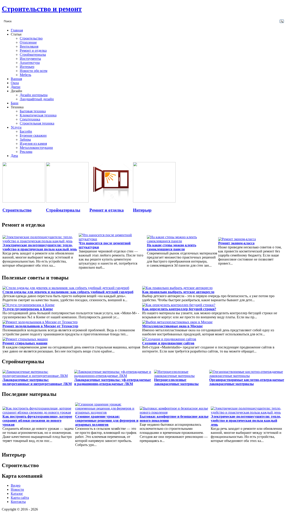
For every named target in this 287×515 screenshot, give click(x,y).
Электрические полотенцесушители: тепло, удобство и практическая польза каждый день (39, 247)
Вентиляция (29, 46)
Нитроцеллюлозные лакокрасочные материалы (176, 382)
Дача (14, 156)
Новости (17, 489)
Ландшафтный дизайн (37, 99)
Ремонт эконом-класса (236, 243)
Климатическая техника (38, 115)
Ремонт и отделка (33, 50)
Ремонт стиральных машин (24, 343)
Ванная (16, 79)
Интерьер (27, 67)
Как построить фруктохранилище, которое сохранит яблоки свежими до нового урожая (37, 420)
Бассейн (26, 131)
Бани (14, 103)
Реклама (26, 152)
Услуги (16, 127)
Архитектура (30, 63)
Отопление (28, 42)
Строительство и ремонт (42, 9)
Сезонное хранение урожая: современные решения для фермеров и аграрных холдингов (106, 420)
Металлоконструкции (36, 147)
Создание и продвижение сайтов (168, 343)
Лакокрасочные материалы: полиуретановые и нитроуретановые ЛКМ (37, 382)
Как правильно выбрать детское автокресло (178, 292)
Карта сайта (20, 497)
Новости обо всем (33, 71)
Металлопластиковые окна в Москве (172, 326)
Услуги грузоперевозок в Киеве (27, 309)
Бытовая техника (33, 111)
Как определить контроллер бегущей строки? (179, 309)
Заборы (25, 139)
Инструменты (30, 58)
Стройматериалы (33, 54)
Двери (15, 87)
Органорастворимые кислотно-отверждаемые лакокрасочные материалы (246, 382)
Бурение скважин (33, 135)
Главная (17, 30)
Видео (15, 485)
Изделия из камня (33, 143)
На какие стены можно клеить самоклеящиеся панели (171, 247)
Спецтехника (30, 119)
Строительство (31, 38)
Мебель (25, 75)
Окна (15, 83)
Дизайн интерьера (34, 95)
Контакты (18, 502)
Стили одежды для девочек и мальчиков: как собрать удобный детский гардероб (67, 292)
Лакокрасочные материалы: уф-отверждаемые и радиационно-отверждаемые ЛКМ (112, 382)
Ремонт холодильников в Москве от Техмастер (40, 326)
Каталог (17, 493)
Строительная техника (37, 123)
